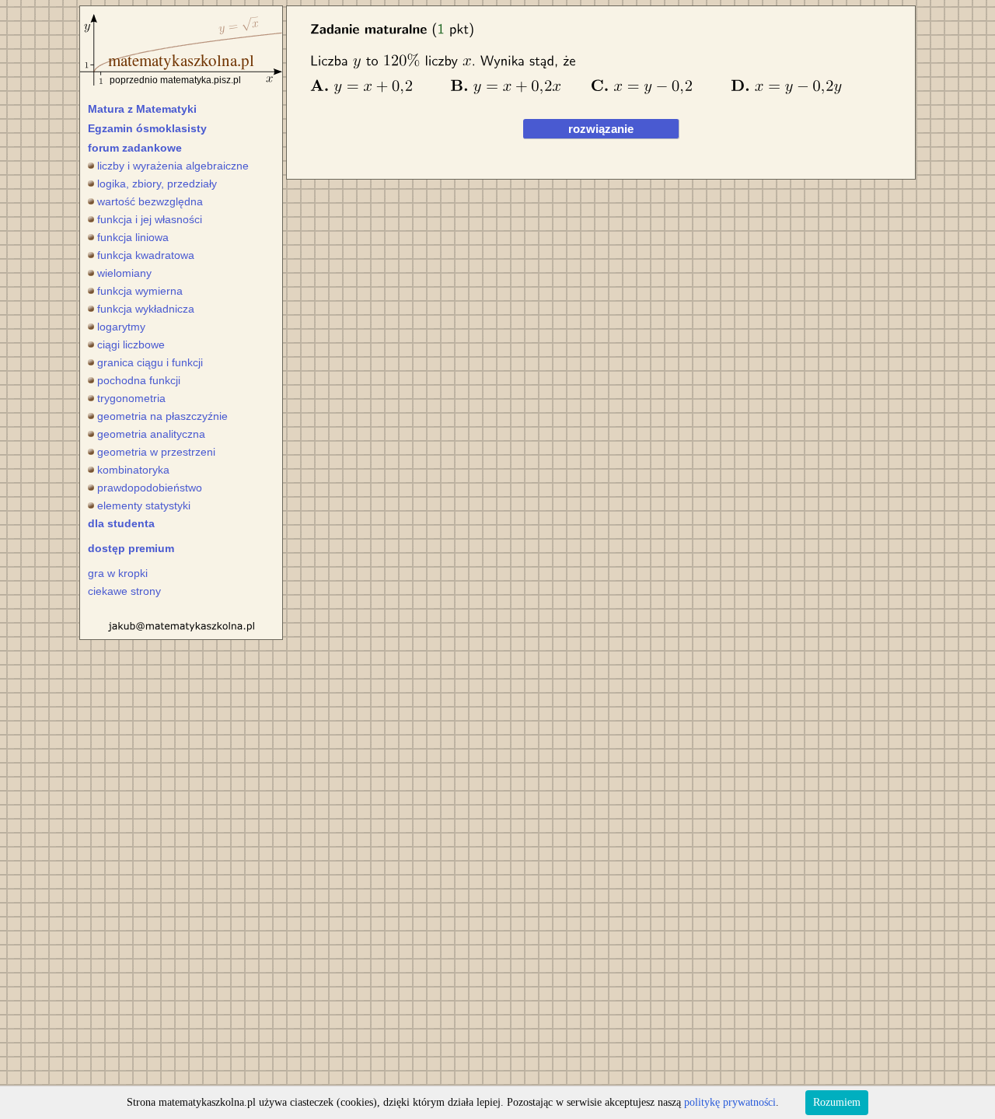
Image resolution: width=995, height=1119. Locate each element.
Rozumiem (837, 1102)
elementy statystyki (143, 505)
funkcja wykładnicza (145, 308)
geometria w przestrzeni (156, 452)
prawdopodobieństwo (149, 487)
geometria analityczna (151, 434)
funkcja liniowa (133, 237)
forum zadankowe (135, 148)
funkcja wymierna (140, 291)
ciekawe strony (124, 591)
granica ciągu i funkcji (150, 362)
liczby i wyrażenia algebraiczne (173, 165)
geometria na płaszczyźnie (162, 416)
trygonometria (131, 398)
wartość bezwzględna (150, 201)
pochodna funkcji (138, 380)
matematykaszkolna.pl (181, 60)
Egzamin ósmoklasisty (147, 128)
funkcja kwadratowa (145, 255)
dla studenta (121, 523)
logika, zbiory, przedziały (157, 183)
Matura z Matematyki (142, 109)
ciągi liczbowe (131, 344)
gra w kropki (118, 573)
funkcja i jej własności (149, 219)
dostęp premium (131, 548)
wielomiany (124, 273)
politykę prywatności (730, 1102)
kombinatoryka (133, 469)
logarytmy (121, 326)
